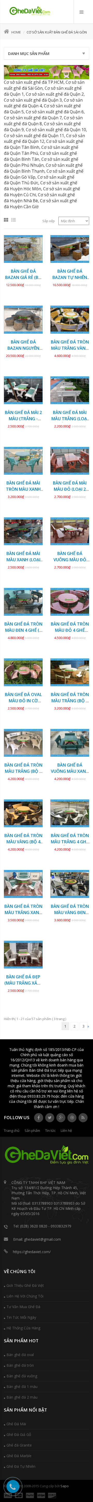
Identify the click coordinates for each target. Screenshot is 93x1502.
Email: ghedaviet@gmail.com (37, 1239)
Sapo (64, 1486)
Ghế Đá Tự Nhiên (20, 1466)
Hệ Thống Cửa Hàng (23, 1327)
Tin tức (50, 1130)
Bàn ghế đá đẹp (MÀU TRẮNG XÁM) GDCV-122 (23, 983)
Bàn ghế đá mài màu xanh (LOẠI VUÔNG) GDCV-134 (23, 560)
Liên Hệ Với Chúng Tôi (24, 1296)
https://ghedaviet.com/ (32, 1251)
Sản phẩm (32, 1130)
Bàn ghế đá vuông (21, 1375)
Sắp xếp (48, 221)
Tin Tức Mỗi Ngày (21, 1317)
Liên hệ (66, 1130)
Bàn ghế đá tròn (20, 1365)
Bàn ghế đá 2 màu (21, 1397)
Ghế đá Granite (19, 1445)
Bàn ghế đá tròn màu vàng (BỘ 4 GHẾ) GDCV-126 (23, 842)
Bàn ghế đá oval (20, 1354)
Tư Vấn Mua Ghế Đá (23, 1306)
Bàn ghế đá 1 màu (21, 1386)
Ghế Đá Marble (19, 1455)
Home (16, 32)
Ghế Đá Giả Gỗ (18, 1434)
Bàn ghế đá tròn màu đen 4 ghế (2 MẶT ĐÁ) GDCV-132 (23, 630)
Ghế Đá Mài (16, 1423)
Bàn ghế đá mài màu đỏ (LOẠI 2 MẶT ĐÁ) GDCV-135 (70, 489)
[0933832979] (29, 11)
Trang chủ (11, 1130)
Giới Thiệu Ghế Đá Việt (25, 1285)
